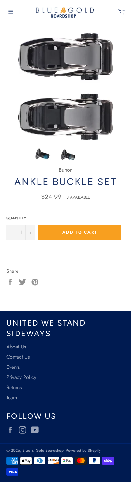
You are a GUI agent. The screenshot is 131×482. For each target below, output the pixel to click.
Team (11, 397)
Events (13, 367)
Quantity (16, 218)
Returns (14, 387)
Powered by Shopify (83, 450)
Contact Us (18, 357)
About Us (16, 346)
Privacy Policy (21, 377)
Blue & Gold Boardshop (43, 450)
